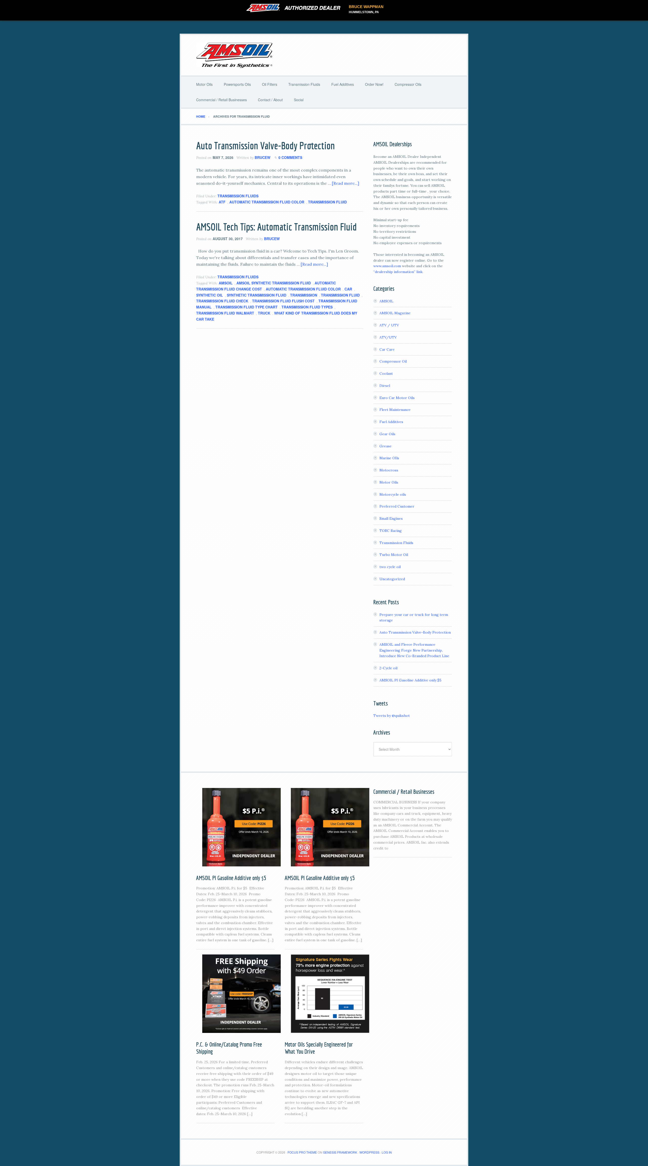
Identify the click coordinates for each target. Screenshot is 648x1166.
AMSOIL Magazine (395, 313)
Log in (387, 1152)
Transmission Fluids (237, 195)
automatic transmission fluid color (266, 201)
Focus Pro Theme (302, 1152)
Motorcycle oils (392, 494)
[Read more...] (345, 183)
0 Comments (290, 157)
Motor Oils (388, 482)
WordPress (369, 1152)
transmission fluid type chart (246, 306)
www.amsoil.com (387, 266)
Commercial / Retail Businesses (403, 791)
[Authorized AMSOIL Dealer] (295, 8)
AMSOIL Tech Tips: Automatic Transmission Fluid (276, 227)
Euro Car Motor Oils (397, 397)
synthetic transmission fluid (256, 295)
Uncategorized (392, 579)
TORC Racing (390, 530)
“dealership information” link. (398, 271)
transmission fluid (327, 201)
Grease (385, 446)
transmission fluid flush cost (283, 300)
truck (264, 313)
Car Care (387, 349)
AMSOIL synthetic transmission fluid (273, 282)
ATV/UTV (388, 337)
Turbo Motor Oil (393, 554)
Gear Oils (387, 434)
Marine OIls (389, 458)
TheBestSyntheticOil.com (324, 55)
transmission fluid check (222, 300)
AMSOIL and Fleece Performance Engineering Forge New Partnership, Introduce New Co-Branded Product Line (414, 650)
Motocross (388, 470)
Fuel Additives (391, 422)
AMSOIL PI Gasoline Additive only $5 (410, 680)
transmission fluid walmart (225, 313)
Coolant (386, 373)
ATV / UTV (389, 325)
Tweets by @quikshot (391, 715)
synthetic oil (209, 295)
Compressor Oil (393, 361)
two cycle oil (390, 567)
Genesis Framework (340, 1152)
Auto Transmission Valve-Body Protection (265, 145)
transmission (303, 295)
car (348, 289)
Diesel (384, 385)
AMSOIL (226, 282)
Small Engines (391, 518)
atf (222, 201)
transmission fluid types (307, 306)
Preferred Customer (396, 506)
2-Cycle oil (388, 668)
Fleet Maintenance (395, 409)
